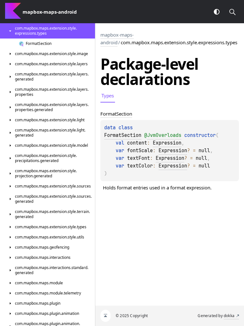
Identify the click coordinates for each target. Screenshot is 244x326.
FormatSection (122, 135)
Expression (167, 143)
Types (107, 95)
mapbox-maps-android (117, 39)
